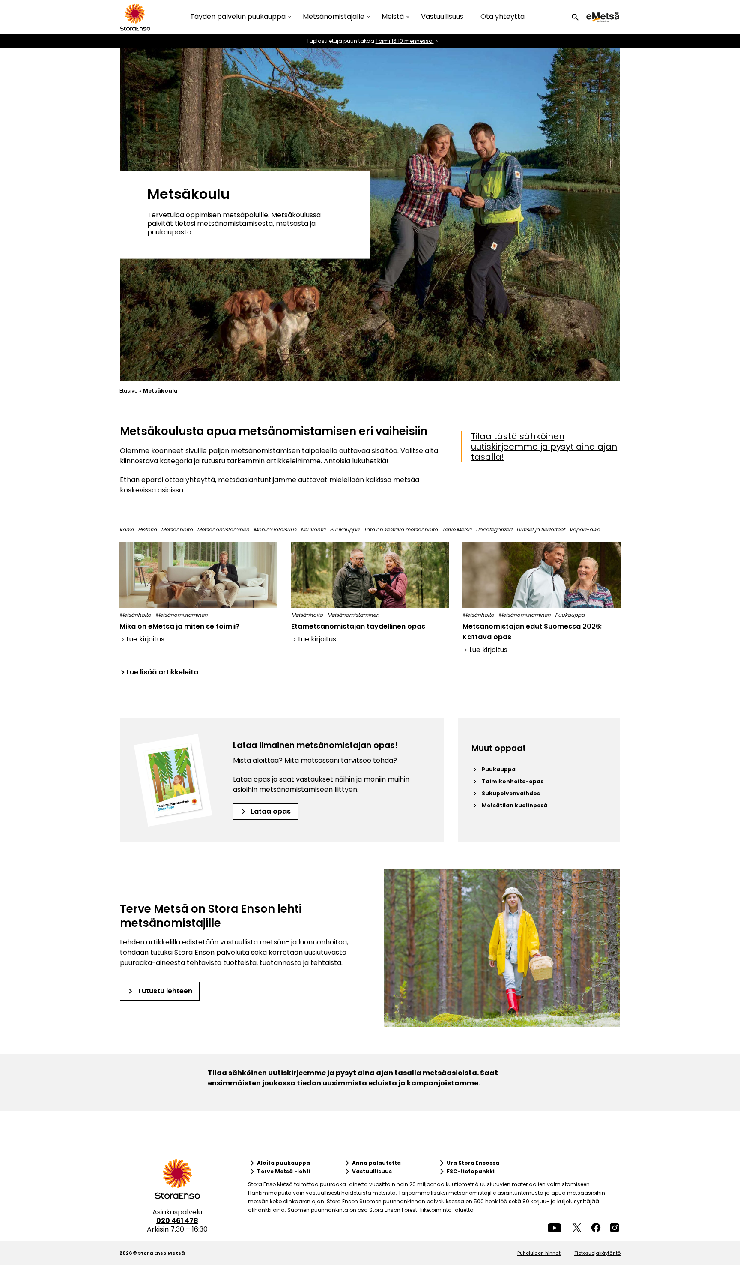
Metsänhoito (177, 529)
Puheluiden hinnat (539, 1253)
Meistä (393, 16)
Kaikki (126, 529)
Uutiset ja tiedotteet (540, 529)
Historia (147, 529)
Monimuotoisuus (275, 529)
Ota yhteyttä (502, 16)
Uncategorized (494, 529)
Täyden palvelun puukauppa (238, 16)
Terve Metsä (456, 529)
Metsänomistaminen (223, 529)
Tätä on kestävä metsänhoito (401, 529)
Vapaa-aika (584, 529)
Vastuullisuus (442, 16)
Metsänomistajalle (333, 16)
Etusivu (128, 390)
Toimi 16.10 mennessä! (405, 41)
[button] (575, 17)
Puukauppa (344, 529)
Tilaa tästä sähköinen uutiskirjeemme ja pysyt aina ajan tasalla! (544, 446)
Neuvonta (313, 529)
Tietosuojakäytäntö (597, 1253)
